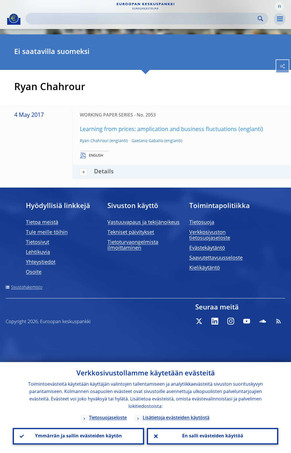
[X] (199, 321)
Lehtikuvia (38, 252)
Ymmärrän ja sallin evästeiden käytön (78, 436)
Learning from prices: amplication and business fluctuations (158, 129)
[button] (279, 6)
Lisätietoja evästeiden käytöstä (176, 418)
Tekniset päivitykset (130, 232)
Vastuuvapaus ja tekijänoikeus (143, 222)
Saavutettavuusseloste (216, 258)
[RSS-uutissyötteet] (278, 321)
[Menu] (280, 19)
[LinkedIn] (215, 321)
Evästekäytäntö (207, 248)
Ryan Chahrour (94, 141)
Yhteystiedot (40, 262)
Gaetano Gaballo (147, 141)
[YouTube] (246, 321)
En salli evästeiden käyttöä (212, 436)
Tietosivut (37, 242)
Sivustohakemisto (26, 287)
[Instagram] (231, 321)
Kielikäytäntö (204, 268)
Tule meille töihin (47, 232)
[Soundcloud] (262, 321)
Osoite (33, 272)
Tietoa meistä (42, 222)
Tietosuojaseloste (108, 418)
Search (260, 19)
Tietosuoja (201, 222)
